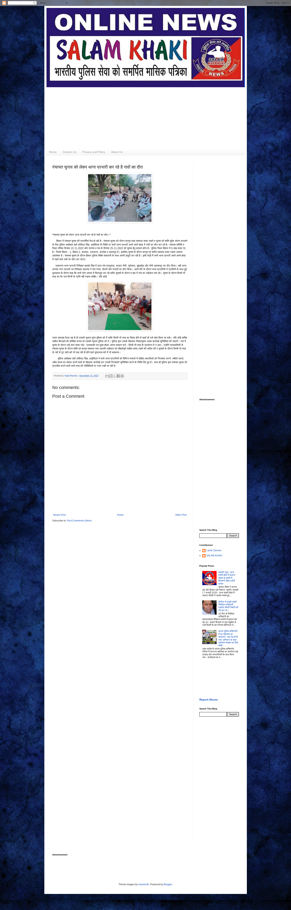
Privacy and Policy (93, 152)
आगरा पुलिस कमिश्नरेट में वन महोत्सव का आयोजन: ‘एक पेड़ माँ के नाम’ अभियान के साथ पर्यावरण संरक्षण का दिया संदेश (228, 638)
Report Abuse (208, 699)
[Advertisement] (145, 115)
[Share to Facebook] (118, 376)
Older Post (180, 515)
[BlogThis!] (111, 376)
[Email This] (107, 376)
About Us (117, 152)
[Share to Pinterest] (122, 376)
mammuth (143, 884)
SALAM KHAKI (214, 555)
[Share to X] (115, 376)
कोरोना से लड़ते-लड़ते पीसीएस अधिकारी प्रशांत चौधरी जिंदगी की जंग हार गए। (228, 606)
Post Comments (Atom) (79, 520)
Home (53, 152)
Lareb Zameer (214, 550)
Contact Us (69, 152)
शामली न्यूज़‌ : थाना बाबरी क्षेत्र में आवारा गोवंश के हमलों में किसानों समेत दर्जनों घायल (226, 578)
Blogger (168, 884)
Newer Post (59, 515)
